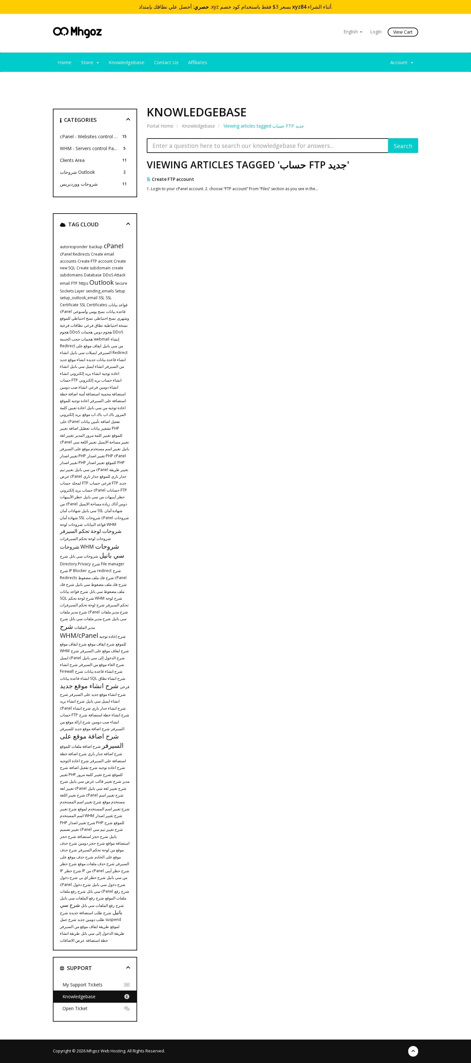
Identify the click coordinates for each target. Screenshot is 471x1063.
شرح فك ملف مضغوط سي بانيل (101, 584)
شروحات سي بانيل (109, 551)
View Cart (403, 32)
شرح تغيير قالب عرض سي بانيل (95, 781)
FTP (74, 283)
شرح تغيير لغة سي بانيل (107, 788)
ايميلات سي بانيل (83, 352)
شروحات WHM (77, 546)
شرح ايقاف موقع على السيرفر (104, 651)
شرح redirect (100, 570)
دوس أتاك (119, 504)
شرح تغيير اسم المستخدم (80, 802)
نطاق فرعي (93, 325)
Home (64, 62)
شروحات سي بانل (83, 556)
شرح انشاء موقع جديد (89, 685)
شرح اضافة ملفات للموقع (80, 746)
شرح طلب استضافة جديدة (90, 912)
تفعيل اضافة (110, 421)
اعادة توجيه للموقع (74, 400)
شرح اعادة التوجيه (74, 761)
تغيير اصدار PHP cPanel (106, 456)
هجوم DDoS (70, 332)
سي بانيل (89, 510)
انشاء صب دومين (73, 387)
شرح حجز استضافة (92, 836)
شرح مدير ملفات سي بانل (90, 618)
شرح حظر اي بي (92, 877)
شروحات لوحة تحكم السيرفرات (85, 538)
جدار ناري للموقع (113, 476)
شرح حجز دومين (91, 843)
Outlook (101, 282)
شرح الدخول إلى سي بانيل (103, 658)
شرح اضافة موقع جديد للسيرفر (85, 728)
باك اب (108, 414)
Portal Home (160, 126)
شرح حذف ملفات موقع (96, 863)
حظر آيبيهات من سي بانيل (104, 497)
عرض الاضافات (72, 940)
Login (376, 32)
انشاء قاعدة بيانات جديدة (106, 359)
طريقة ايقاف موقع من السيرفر (84, 926)
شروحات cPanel (99, 517)
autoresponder (74, 246)
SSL (101, 297)
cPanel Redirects (75, 254)
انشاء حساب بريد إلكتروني (100, 380)
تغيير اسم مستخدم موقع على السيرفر (90, 448)
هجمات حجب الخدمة (76, 339)
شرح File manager (108, 564)
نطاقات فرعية (71, 325)
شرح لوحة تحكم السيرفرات (82, 605)
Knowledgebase (127, 62)
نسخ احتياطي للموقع (76, 318)
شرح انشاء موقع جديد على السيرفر (97, 694)
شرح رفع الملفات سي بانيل (82, 898)
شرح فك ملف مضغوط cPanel (102, 577)
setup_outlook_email (78, 297)
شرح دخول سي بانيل (108, 884)
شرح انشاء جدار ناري (109, 708)
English (351, 32)
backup (96, 246)
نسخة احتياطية (116, 325)
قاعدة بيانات (116, 311)
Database (93, 275)
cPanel (113, 245)
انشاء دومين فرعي (103, 387)
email (65, 283)
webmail (101, 339)
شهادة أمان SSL (72, 517)
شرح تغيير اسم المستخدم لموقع (103, 809)
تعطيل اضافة (79, 428)
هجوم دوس (103, 332)
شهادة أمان (113, 510)
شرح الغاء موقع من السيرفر (101, 664)
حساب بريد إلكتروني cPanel (82, 490)
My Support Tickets (81, 985)
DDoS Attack (114, 275)
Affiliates (197, 62)
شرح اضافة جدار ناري (105, 753)
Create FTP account (172, 179)
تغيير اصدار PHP (73, 456)
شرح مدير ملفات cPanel (80, 612)
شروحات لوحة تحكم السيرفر (90, 531)
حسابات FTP (117, 490)
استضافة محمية (113, 394)
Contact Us (166, 62)
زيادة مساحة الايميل (94, 504)
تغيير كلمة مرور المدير (93, 435)
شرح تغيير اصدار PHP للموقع (96, 822)
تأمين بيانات (90, 421)
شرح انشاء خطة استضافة (108, 715)
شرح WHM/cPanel (79, 631)
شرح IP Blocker (73, 570)
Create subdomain (94, 268)
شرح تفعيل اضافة (83, 767)
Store (88, 62)
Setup (120, 291)
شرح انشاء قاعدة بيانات (103, 671)
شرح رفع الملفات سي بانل (102, 905)
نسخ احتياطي (105, 318)
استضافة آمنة (89, 394)
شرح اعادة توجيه (112, 767)
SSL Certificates (93, 305)
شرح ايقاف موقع (101, 644)
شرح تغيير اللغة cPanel (79, 795)
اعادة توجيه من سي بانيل (106, 407)
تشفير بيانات (101, 428)
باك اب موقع (92, 414)
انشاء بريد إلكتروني (85, 373)
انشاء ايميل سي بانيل (86, 366)
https (83, 283)
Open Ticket (73, 1008)
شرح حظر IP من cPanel (84, 870)
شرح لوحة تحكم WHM (86, 598)
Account (400, 62)
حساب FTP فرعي (85, 483)
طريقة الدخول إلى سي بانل (102, 933)
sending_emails (100, 291)
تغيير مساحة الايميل (113, 442)
